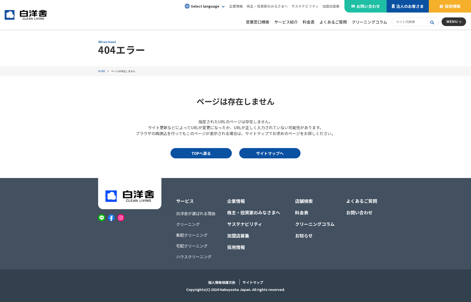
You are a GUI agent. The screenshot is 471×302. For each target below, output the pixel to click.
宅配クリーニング (192, 246)
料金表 (301, 212)
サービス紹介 (286, 22)
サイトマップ (253, 282)
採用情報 (452, 6)
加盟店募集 (331, 6)
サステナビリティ (305, 6)
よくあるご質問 (361, 201)
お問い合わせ (368, 6)
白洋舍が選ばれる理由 (195, 213)
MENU (452, 22)
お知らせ (304, 235)
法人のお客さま (410, 6)
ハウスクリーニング (193, 257)
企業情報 (236, 201)
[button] (204, 6)
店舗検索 (304, 201)
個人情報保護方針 (222, 282)
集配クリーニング (192, 235)
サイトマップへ (270, 153)
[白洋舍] (26, 14)
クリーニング (188, 224)
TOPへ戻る (201, 153)
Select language (205, 6)
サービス (185, 201)
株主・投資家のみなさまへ (253, 212)
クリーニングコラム (315, 224)
